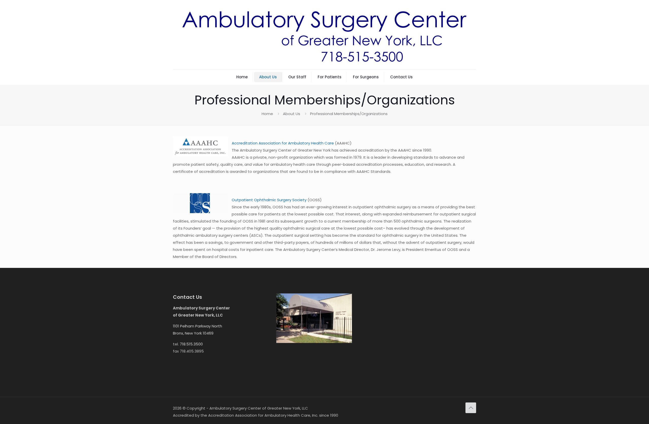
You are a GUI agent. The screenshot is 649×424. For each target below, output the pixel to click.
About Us (291, 113)
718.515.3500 (191, 344)
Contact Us (187, 297)
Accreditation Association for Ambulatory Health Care (283, 143)
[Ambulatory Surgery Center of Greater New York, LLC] (324, 34)
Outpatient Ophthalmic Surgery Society (269, 199)
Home (267, 113)
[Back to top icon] (470, 407)
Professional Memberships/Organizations (349, 113)
